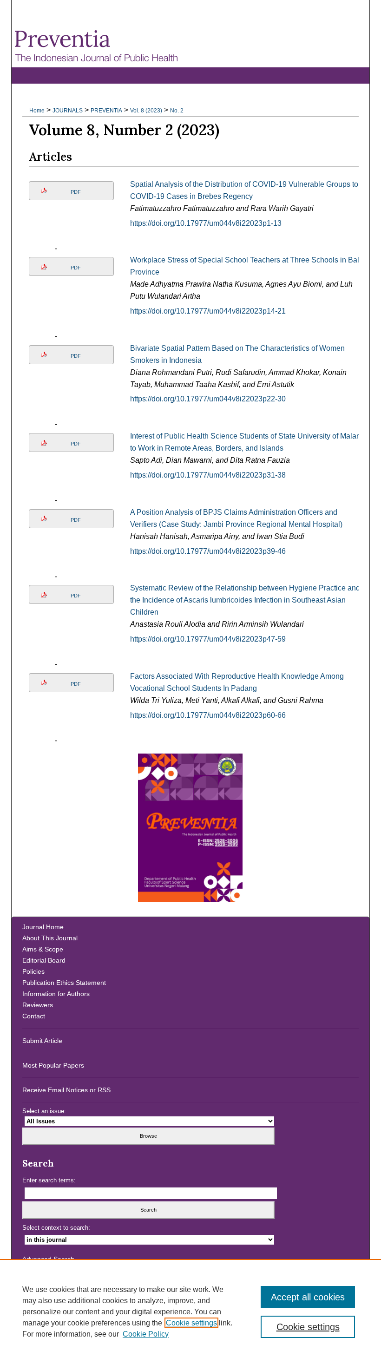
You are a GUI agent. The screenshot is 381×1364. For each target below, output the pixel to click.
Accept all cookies (308, 1297)
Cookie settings (191, 1323)
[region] (190, 1311)
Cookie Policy (146, 1334)
